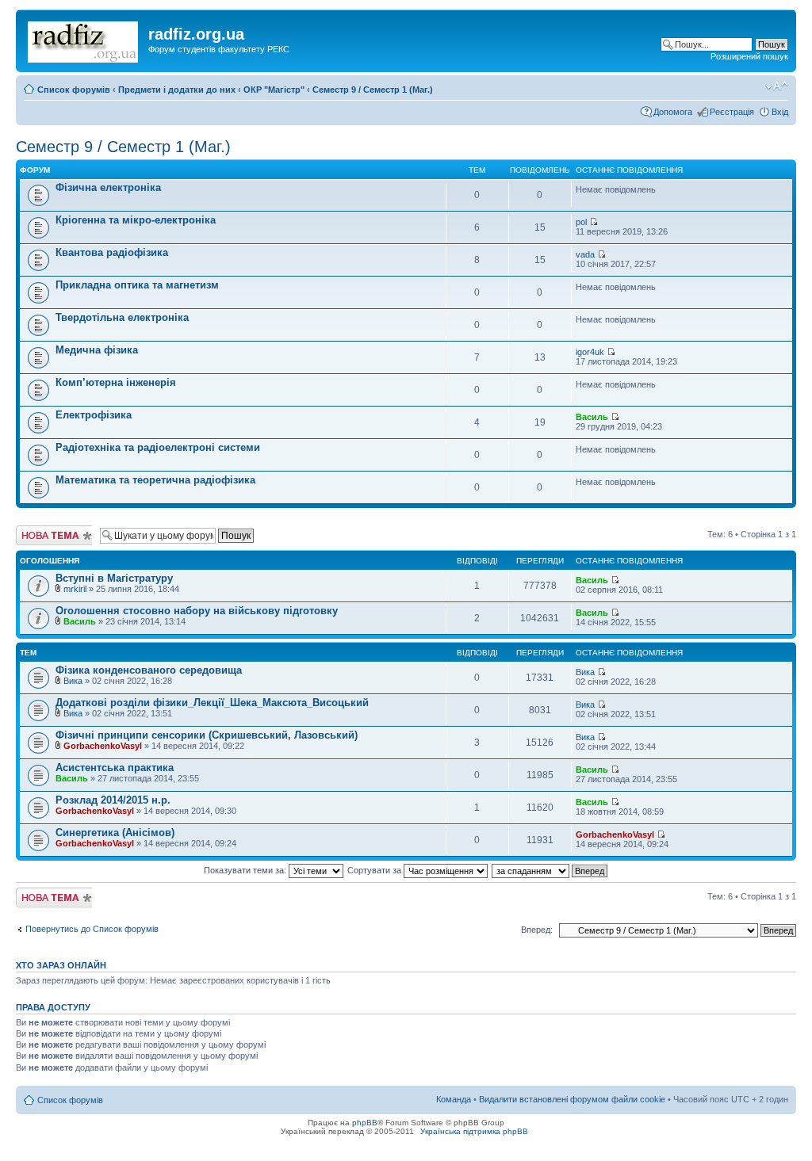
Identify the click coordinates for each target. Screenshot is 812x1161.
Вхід (780, 111)
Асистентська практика (115, 767)
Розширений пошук (749, 56)
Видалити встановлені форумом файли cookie (572, 1099)
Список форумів (73, 89)
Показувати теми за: (246, 870)
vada (585, 254)
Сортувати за (375, 870)
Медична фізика (97, 350)
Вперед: (537, 929)
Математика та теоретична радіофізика (155, 480)
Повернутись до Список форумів (92, 929)
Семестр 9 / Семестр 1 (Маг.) (372, 89)
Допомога (672, 111)
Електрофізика (94, 415)
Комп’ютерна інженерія (116, 382)
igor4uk (590, 352)
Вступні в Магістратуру (114, 578)
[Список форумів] (84, 38)
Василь (592, 417)
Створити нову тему (45, 534)
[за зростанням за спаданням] (550, 870)
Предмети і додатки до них (177, 89)
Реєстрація (732, 111)
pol (581, 222)
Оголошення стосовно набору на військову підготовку (197, 611)
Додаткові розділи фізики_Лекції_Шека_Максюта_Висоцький (212, 702)
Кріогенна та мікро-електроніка (136, 220)
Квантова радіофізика (112, 252)
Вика (72, 681)
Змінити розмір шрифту (776, 86)
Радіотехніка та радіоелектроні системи (158, 447)
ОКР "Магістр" (273, 89)
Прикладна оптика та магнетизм (137, 285)
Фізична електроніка (108, 187)
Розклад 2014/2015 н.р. (113, 800)
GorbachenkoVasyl (102, 745)
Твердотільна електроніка (122, 317)
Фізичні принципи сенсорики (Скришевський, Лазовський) (207, 735)
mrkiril (74, 589)
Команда (453, 1099)
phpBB (364, 1122)
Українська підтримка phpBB (474, 1131)
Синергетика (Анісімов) (115, 832)
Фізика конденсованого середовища (149, 670)
